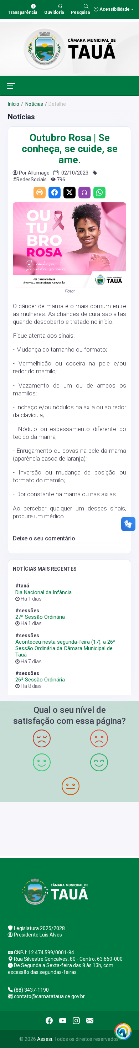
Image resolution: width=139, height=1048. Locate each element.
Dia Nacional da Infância (43, 592)
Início (13, 104)
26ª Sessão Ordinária (40, 679)
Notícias (33, 104)
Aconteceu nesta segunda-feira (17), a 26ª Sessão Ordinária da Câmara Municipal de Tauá (65, 648)
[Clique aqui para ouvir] (84, 192)
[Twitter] (69, 192)
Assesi (44, 1039)
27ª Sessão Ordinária (40, 617)
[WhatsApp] (99, 192)
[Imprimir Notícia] (40, 192)
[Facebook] (54, 192)
